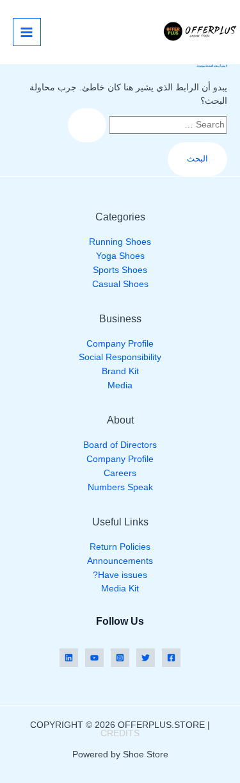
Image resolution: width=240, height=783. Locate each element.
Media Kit (120, 588)
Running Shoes (120, 242)
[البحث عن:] (147, 124)
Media (120, 385)
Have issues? (120, 575)
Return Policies (120, 547)
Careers (120, 473)
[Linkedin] (69, 657)
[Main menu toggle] (27, 32)
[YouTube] (94, 657)
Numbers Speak (120, 487)
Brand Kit (120, 371)
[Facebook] (171, 657)
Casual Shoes (120, 284)
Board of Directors (120, 445)
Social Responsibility (120, 357)
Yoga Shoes (120, 256)
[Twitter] (145, 657)
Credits (120, 733)
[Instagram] (120, 657)
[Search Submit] (87, 125)
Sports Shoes (120, 270)
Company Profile (120, 344)
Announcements (120, 561)
